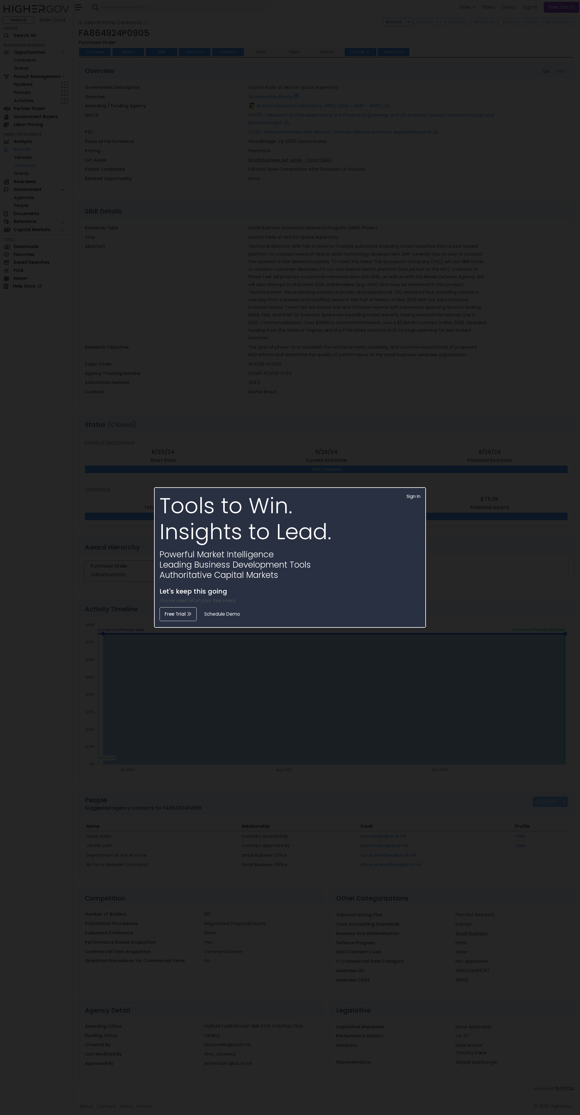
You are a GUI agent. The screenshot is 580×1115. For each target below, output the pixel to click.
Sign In (413, 496)
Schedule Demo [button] (222, 614)
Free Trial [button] (176, 614)
